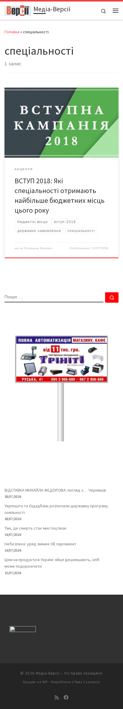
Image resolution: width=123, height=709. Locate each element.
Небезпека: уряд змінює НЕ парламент (40, 544)
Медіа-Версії (48, 673)
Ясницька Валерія (38, 248)
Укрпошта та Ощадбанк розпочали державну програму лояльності (56, 509)
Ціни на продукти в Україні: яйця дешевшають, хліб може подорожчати (51, 563)
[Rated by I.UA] (23, 630)
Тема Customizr (87, 682)
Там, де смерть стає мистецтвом (35, 528)
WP (44, 682)
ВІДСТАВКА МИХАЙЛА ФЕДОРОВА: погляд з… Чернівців (55, 490)
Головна (11, 31)
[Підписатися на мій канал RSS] (57, 697)
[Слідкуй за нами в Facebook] (66, 697)
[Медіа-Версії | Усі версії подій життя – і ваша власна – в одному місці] (17, 10)
